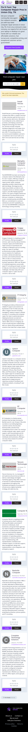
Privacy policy (9, 724)
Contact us (19, 716)
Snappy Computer (21, 229)
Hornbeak (9, 697)
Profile (7, 153)
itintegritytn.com (22, 302)
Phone (16, 153)
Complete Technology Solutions (15, 637)
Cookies (14, 726)
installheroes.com (22, 110)
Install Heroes (20, 102)
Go (23, 84)
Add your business (14, 720)
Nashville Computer (16, 571)
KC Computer (21, 407)
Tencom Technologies (22, 463)
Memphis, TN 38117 (18, 354)
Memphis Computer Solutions (21, 163)
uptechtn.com (16, 356)
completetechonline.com (18, 644)
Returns (20, 724)
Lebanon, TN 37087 (16, 643)
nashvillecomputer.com (19, 577)
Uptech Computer (16, 350)
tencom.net (20, 471)
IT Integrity (21, 295)
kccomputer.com (22, 415)
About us (9, 716)
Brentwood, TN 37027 (18, 576)
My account (14, 718)
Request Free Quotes (13, 47)
